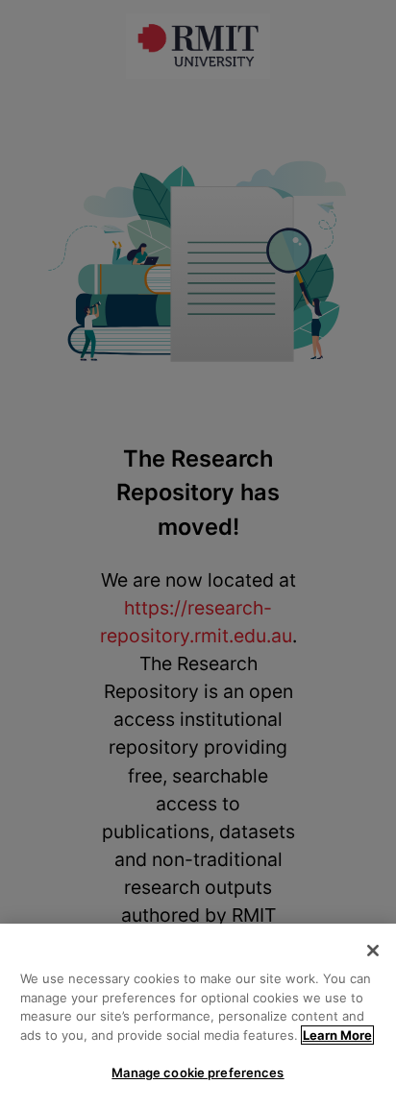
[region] (198, 1016)
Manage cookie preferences (197, 1072)
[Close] (373, 950)
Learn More (337, 1035)
